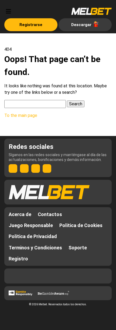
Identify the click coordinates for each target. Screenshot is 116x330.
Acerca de (20, 214)
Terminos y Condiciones (35, 247)
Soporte (78, 247)
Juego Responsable (31, 225)
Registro (18, 258)
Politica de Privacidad (33, 236)
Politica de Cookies (81, 225)
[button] (8, 11)
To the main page (20, 115)
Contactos (50, 214)
